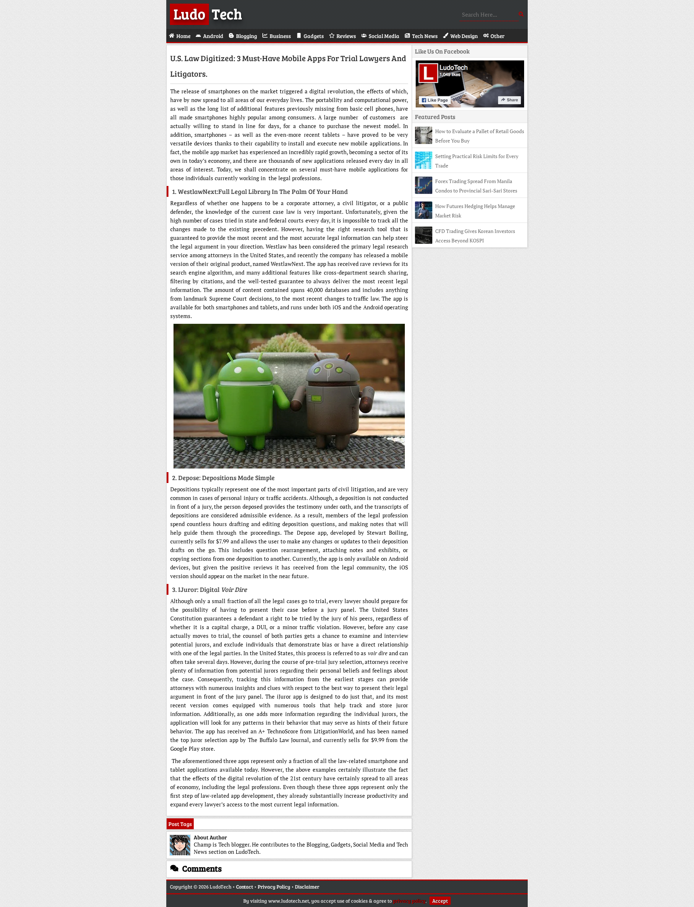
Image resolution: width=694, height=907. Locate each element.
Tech (208, 13)
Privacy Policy (274, 886)
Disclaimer (307, 886)
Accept (440, 900)
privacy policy (409, 900)
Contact (244, 886)
